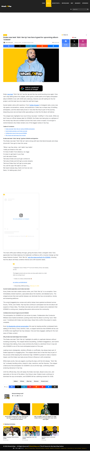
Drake (22, 381)
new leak (10, 94)
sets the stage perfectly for (39, 257)
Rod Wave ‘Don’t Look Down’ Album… (48, 437)
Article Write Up (70, 448)
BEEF (72, 3)
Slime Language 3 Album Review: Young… (11, 437)
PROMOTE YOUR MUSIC (55, 448)
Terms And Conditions (40, 448)
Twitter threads (34, 105)
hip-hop (29, 381)
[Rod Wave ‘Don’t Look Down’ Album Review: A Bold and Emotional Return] (50, 431)
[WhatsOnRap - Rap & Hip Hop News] (6, 6)
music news (45, 381)
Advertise (47, 448)
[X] (14, 396)
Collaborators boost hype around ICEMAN (16, 133)
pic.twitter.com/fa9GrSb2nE (20, 282)
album (16, 381)
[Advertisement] (45, 23)
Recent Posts (55, 3)
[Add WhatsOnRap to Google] (31, 91)
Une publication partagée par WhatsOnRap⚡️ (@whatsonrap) (21, 236)
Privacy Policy (32, 448)
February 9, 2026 (35, 286)
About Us (27, 448)
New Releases (65, 3)
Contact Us (84, 448)
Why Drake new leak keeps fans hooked (16, 135)
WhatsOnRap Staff (9, 42)
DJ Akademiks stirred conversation (18, 326)
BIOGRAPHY (77, 3)
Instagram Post (63, 448)
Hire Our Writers (77, 448)
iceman (36, 381)
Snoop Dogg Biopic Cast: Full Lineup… (29, 437)
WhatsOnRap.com (34, 446)
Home (43, 3)
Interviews (85, 3)
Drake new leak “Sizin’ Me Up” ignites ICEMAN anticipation (20, 129)
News (48, 3)
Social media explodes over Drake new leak (16, 131)
